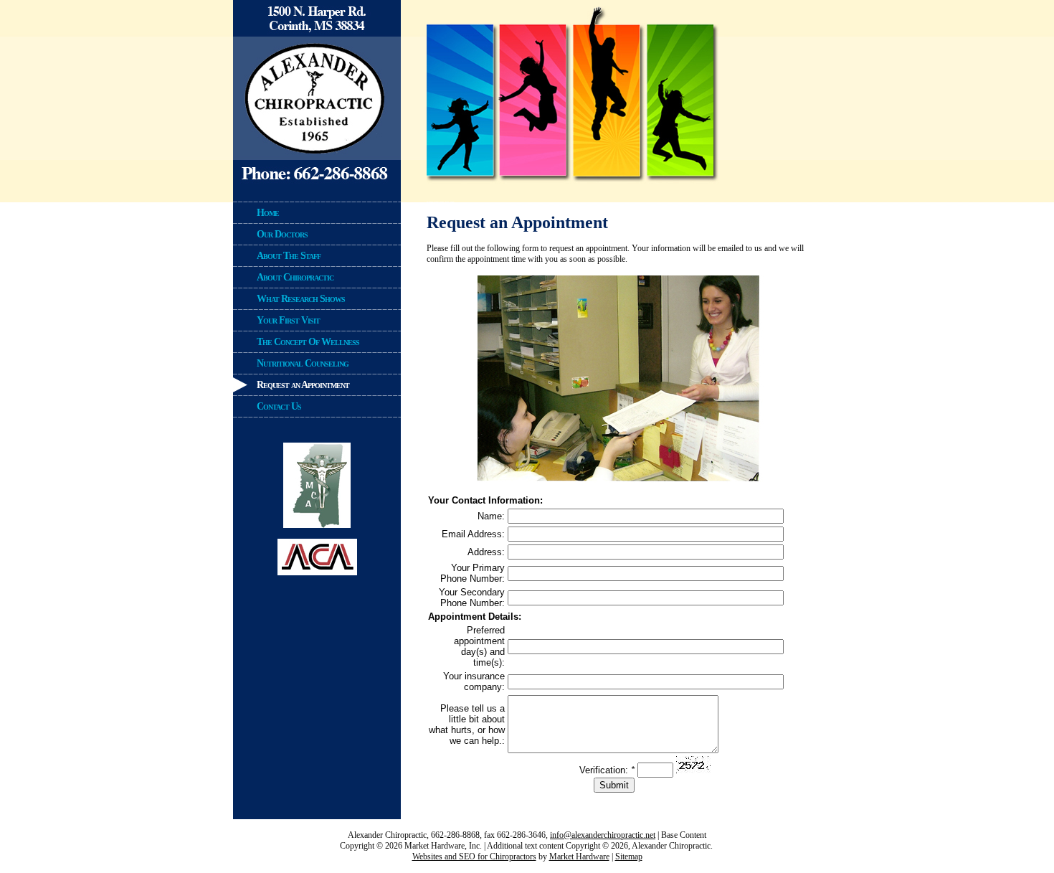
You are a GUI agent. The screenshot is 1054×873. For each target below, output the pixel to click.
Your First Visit (288, 320)
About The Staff (289, 255)
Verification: (607, 770)
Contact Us (279, 406)
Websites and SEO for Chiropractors (474, 856)
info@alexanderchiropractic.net (602, 835)
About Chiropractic (295, 277)
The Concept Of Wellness (308, 341)
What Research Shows (301, 298)
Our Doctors (282, 234)
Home (268, 212)
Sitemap (628, 856)
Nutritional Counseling (302, 363)
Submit (614, 785)
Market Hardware (579, 856)
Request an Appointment (303, 384)
